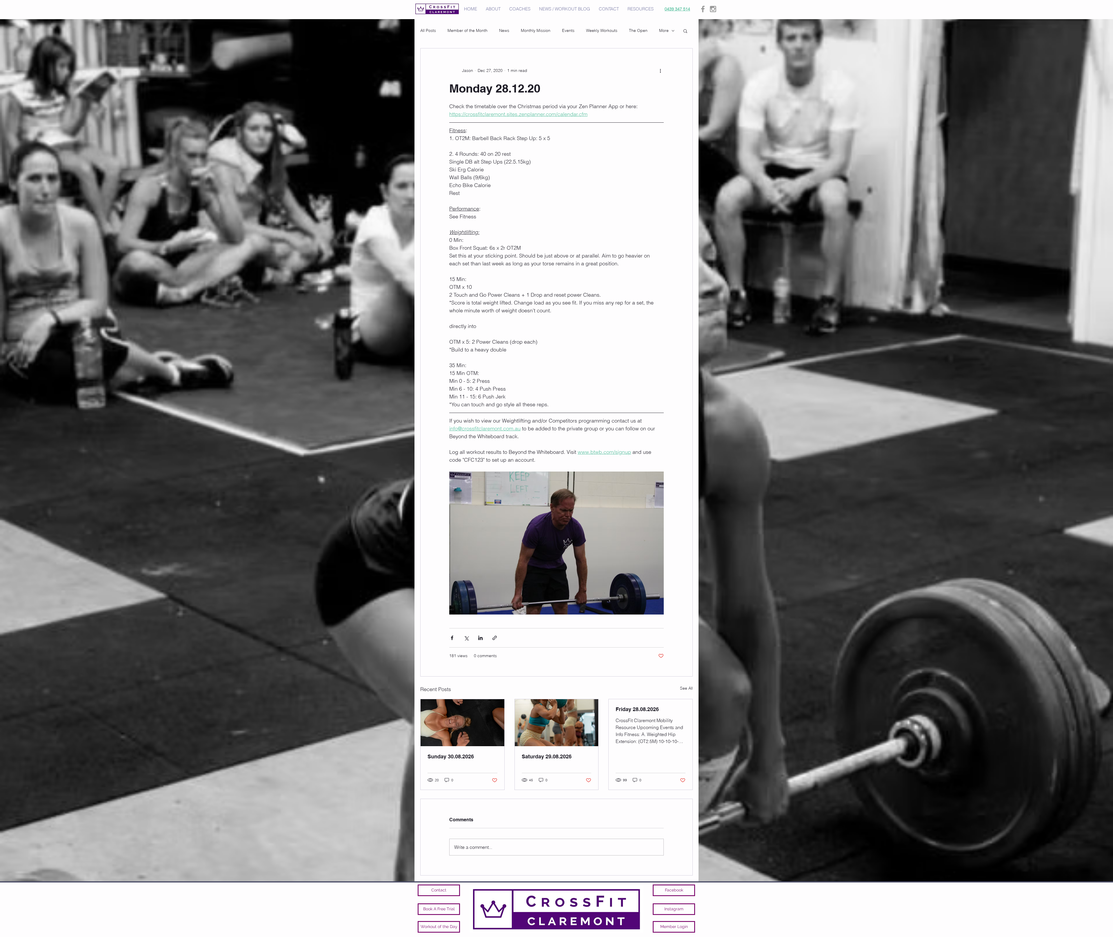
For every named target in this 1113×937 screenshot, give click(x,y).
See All (686, 688)
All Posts (428, 30)
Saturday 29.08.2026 (547, 756)
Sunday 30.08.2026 (451, 756)
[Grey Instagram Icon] (713, 9)
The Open (638, 30)
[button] (685, 30)
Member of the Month (468, 30)
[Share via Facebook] (452, 638)
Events (568, 30)
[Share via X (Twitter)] (466, 638)
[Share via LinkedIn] (480, 638)
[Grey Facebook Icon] (703, 9)
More (664, 30)
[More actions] (660, 70)
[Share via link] (494, 638)
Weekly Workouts (601, 30)
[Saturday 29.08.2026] (557, 722)
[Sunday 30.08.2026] (462, 722)
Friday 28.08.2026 (637, 709)
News (504, 30)
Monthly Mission (535, 30)
